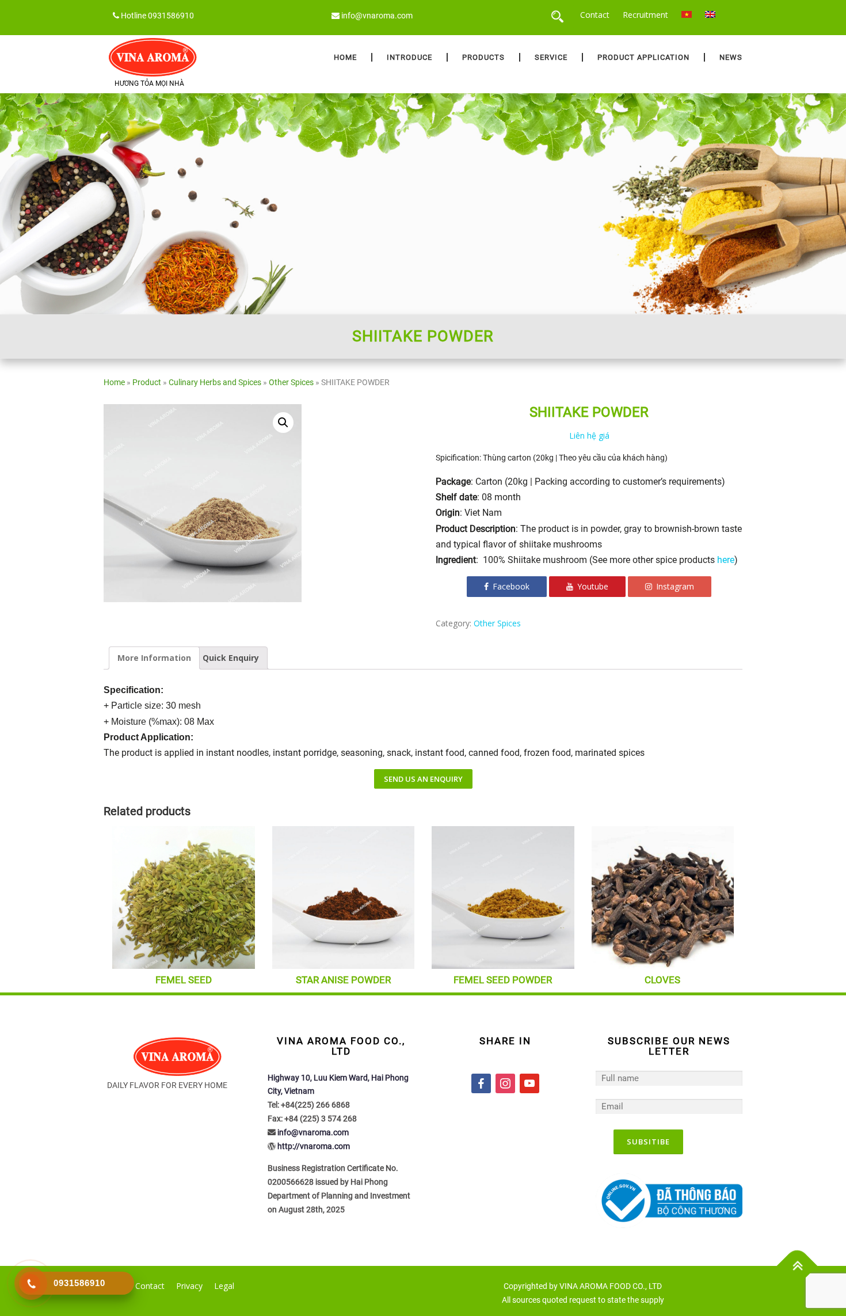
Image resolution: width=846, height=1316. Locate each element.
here (725, 559)
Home (345, 57)
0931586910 (171, 15)
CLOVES (662, 980)
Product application (643, 57)
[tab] (154, 658)
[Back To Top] (797, 1266)
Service (551, 57)
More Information (154, 657)
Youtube (591, 586)
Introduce (409, 57)
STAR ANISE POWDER (343, 980)
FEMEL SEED (183, 980)
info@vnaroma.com (377, 15)
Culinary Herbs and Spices (215, 382)
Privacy (189, 1285)
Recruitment (645, 14)
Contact (594, 14)
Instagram (674, 586)
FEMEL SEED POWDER (503, 980)
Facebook (509, 586)
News (730, 57)
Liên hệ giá (589, 435)
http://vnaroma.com (313, 1146)
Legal (224, 1285)
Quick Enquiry (231, 657)
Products (483, 57)
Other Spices (291, 382)
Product (146, 382)
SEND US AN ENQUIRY (423, 779)
